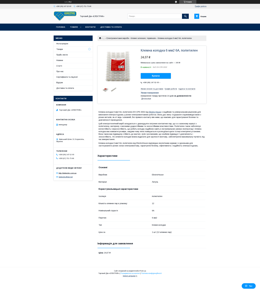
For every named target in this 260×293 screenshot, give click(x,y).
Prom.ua (143, 271)
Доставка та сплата (111, 27)
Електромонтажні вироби (118, 38)
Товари (74, 27)
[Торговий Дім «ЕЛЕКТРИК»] (65, 20)
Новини (59, 60)
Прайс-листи (62, 55)
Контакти (90, 27)
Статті (59, 66)
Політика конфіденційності (151, 273)
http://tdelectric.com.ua (67, 173)
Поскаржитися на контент (130, 273)
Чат (250, 286)
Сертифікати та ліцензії (67, 77)
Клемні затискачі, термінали (143, 38)
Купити (156, 76)
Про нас (60, 71)
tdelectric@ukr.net (66, 177)
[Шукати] (185, 16)
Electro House (155, 112)
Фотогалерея (62, 44)
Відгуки (59, 82)
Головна (60, 27)
